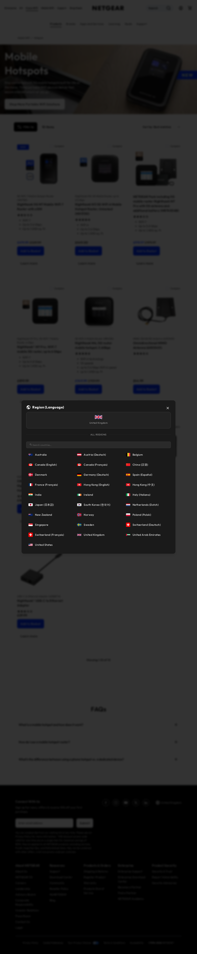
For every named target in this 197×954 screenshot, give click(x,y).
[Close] (168, 408)
